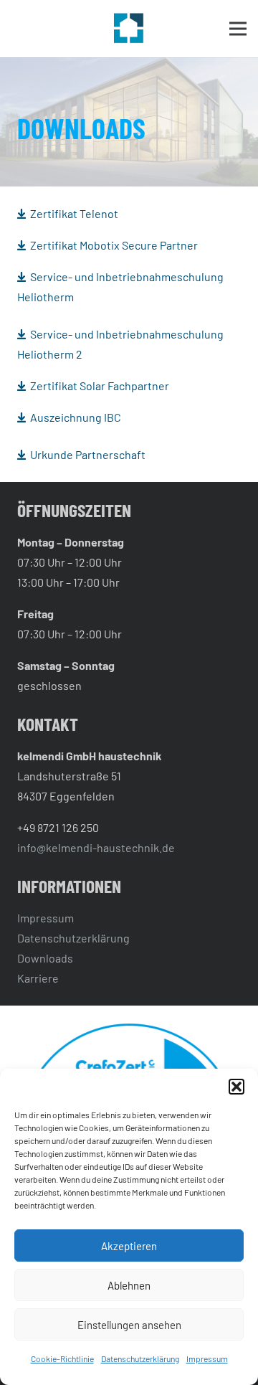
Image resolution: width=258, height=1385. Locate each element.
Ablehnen (129, 1285)
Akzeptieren (129, 1245)
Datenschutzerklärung (140, 1358)
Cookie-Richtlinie (62, 1358)
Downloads (45, 958)
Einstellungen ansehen (129, 1324)
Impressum (207, 1358)
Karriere (38, 978)
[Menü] (238, 29)
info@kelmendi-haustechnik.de (96, 847)
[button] (236, 1086)
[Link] (129, 29)
